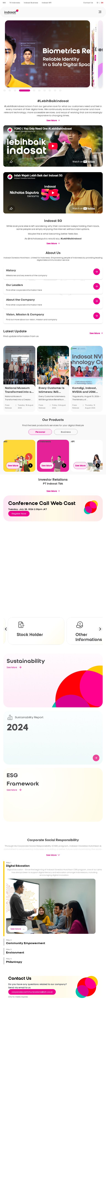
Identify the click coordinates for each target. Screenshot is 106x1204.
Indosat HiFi (46, 3)
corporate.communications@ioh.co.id (32, 992)
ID (97, 3)
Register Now (19, 513)
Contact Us (88, 3)
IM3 (4, 3)
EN (102, 3)
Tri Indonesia (15, 3)
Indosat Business (31, 3)
